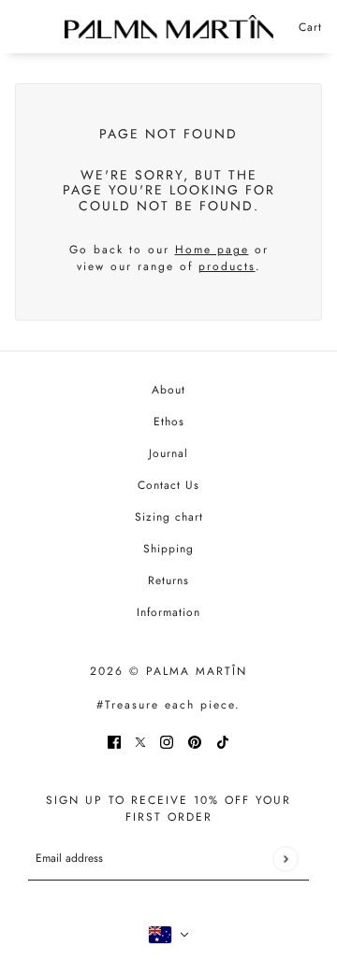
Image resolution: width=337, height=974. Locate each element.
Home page (212, 249)
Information (168, 612)
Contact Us (168, 485)
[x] (140, 741)
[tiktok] (223, 741)
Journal (168, 453)
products (227, 266)
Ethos (169, 421)
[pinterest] (195, 741)
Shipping (168, 548)
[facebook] (114, 741)
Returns (168, 580)
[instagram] (167, 741)
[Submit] (285, 858)
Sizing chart (169, 516)
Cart (310, 27)
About (168, 389)
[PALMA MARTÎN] (169, 26)
